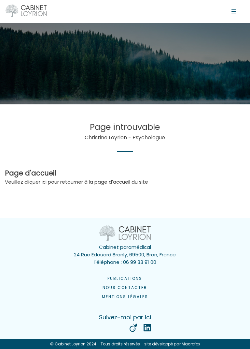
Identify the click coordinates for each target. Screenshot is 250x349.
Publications (124, 278)
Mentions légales (125, 296)
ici (44, 181)
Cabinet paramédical (125, 247)
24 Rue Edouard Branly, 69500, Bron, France (125, 254)
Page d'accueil (30, 173)
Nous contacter (125, 287)
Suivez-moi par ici (125, 317)
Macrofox (191, 344)
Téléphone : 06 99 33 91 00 (124, 262)
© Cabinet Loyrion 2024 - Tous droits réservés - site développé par (125, 344)
